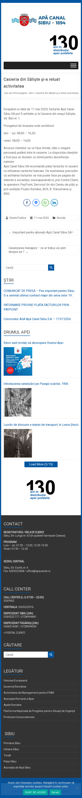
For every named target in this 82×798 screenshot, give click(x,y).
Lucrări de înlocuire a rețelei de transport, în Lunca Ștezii (41, 425)
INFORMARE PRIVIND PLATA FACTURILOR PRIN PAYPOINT (36, 307)
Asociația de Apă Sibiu (17, 767)
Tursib (7, 755)
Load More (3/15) (41, 464)
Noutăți (61, 217)
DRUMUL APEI (17, 332)
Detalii (55, 792)
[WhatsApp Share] (45, 202)
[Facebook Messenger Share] (36, 202)
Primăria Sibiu (12, 743)
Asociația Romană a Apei (19, 698)
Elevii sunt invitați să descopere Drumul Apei (33, 343)
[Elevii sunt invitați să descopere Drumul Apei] (18, 361)
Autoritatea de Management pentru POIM (29, 692)
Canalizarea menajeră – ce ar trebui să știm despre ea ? (37, 250)
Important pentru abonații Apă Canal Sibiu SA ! (41, 232)
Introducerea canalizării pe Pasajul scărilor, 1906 (36, 384)
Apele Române (13, 704)
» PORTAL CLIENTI (14, 632)
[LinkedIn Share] (54, 202)
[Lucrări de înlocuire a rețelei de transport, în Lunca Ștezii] (18, 443)
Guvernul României (15, 686)
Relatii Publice (18, 217)
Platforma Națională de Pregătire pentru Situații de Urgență (39, 711)
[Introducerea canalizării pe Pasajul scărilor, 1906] (18, 402)
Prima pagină (20, 93)
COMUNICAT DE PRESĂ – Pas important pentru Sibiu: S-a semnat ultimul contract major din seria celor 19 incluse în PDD (39, 293)
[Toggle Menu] (73, 65)
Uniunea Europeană (15, 680)
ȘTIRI (9, 280)
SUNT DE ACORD (35, 792)
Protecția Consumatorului (19, 717)
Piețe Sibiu (10, 761)
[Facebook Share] (27, 202)
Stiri (31, 93)
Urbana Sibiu (11, 749)
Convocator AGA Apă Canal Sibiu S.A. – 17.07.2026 (37, 319)
